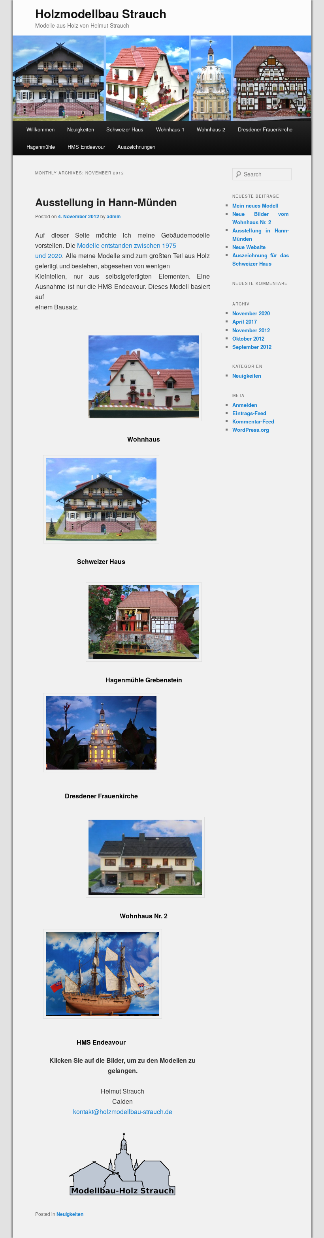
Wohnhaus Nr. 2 (144, 915)
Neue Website (249, 247)
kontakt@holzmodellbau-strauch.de (122, 1111)
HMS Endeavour (86, 146)
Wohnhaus (143, 439)
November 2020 (251, 313)
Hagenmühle (40, 146)
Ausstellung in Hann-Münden (106, 202)
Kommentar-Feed (253, 421)
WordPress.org (250, 429)
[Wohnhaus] (144, 418)
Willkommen (40, 129)
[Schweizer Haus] (101, 540)
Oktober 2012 (248, 338)
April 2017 (244, 321)
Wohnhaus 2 (211, 129)
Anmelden (244, 404)
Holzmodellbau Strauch (100, 13)
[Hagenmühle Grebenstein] (144, 659)
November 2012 (251, 330)
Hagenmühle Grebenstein (143, 679)
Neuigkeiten (80, 129)
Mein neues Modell (255, 205)
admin (114, 216)
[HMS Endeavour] (102, 1016)
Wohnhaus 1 (170, 129)
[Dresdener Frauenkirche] (101, 769)
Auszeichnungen (136, 146)
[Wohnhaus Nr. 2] (145, 895)
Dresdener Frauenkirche (265, 129)
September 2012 (251, 346)
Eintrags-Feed (249, 413)
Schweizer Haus (124, 129)
